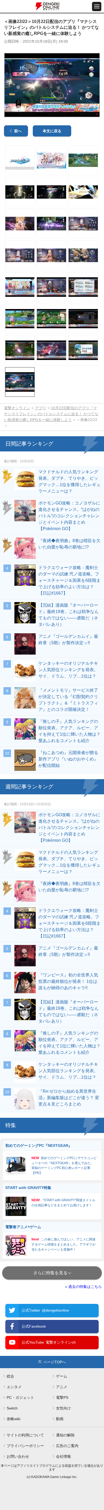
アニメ (61, 1387)
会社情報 (63, 1456)
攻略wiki (13, 1419)
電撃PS (62, 1397)
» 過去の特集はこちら (83, 1286)
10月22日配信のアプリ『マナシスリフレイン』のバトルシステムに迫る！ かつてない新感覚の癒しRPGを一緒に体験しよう (51, 414)
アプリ (40, 408)
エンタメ (14, 1387)
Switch (12, 1408)
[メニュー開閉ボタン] (96, 6)
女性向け (63, 1408)
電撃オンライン (17, 408)
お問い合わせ (18, 1456)
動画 (59, 1419)
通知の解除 (65, 1435)
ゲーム (61, 1376)
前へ (18, 131)
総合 (10, 1376)
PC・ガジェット (20, 1397)
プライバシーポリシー (25, 1446)
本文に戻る (52, 131)
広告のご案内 (67, 1446)
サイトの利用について (25, 1435)
